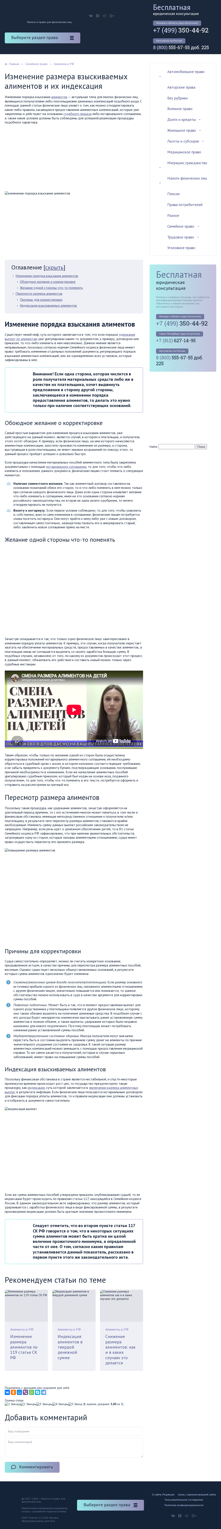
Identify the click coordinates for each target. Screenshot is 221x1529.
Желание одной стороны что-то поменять (51, 287)
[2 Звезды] (28, 1404)
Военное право (180, 108)
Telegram (104, 15)
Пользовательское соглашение (184, 1499)
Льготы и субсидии (183, 141)
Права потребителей (184, 204)
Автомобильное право (186, 71)
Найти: (154, 447)
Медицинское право (184, 151)
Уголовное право (181, 247)
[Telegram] (43, 1392)
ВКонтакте (91, 15)
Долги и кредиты (181, 119)
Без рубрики (177, 98)
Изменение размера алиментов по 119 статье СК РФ (24, 1347)
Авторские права (181, 87)
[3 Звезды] (44, 1404)
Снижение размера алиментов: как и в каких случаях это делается (120, 1349)
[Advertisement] (74, 159)
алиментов (59, 97)
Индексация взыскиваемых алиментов (48, 305)
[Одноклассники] (13, 1392)
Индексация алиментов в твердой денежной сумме (70, 1347)
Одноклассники (97, 15)
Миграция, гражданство (187, 162)
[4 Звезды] (60, 1404)
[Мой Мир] (19, 1392)
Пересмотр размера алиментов (39, 293)
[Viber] (25, 1392)
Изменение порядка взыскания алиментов (47, 276)
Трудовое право (180, 237)
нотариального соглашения (66, 466)
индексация (36, 1087)
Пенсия (173, 193)
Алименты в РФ (21, 1329)
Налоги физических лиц (187, 178)
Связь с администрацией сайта (197, 1494)
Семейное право (180, 226)
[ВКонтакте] (7, 1392)
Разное (173, 215)
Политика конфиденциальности (184, 1505)
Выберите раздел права (34, 37)
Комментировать (36, 1467)
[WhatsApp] (31, 1392)
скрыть (54, 267)
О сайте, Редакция (163, 1494)
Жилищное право (181, 130)
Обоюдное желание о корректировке (48, 281)
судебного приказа (77, 114)
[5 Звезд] (75, 1404)
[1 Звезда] (12, 1404)
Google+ (111, 15)
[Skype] (37, 1392)
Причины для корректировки (41, 299)
